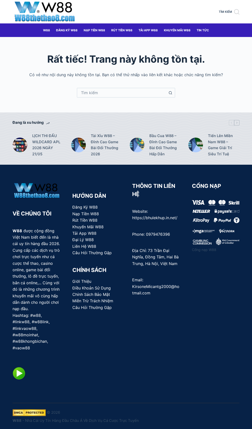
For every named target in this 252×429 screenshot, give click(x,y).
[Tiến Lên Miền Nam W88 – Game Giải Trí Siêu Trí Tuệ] (195, 145)
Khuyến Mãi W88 (177, 30)
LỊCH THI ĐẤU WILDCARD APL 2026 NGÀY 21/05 (46, 144)
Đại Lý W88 (83, 239)
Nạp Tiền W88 (94, 30)
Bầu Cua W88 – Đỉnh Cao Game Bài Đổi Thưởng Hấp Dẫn (163, 144)
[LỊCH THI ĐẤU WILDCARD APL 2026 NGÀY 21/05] (20, 145)
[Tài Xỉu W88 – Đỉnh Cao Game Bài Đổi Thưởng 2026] (78, 145)
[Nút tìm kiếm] (170, 92)
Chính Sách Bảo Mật (91, 294)
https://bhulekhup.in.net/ (154, 217)
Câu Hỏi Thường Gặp (92, 252)
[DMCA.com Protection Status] (29, 412)
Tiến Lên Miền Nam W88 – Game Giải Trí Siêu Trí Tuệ (220, 144)
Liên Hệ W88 (84, 246)
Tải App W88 (148, 30)
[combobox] (121, 93)
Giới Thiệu (81, 281)
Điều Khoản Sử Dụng (91, 288)
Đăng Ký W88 (67, 30)
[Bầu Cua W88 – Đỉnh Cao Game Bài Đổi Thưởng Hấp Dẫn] (137, 145)
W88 (46, 30)
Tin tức (203, 30)
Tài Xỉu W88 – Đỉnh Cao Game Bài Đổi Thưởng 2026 (104, 144)
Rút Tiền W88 (121, 30)
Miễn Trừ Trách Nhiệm (92, 300)
